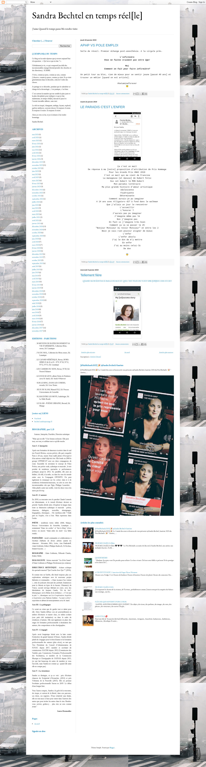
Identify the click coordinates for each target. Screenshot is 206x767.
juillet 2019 (36, 269)
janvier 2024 (36, 159)
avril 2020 (35, 242)
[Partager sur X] (140, 93)
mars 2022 (35, 214)
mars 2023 (35, 180)
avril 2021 (35, 220)
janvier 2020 (36, 251)
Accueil (127, 352)
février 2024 (36, 156)
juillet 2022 (36, 202)
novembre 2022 (37, 192)
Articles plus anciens (166, 352)
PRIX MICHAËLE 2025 (104, 587)
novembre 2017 (37, 331)
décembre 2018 (37, 291)
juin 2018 (35, 309)
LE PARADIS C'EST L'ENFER (102, 107)
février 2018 (36, 321)
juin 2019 (35, 272)
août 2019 (35, 266)
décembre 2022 (37, 189)
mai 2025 (35, 134)
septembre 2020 (37, 236)
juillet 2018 (36, 306)
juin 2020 (35, 239)
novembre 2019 (37, 257)
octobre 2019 (36, 260)
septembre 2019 (37, 263)
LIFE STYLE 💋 (101, 616)
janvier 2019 (36, 288)
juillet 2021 (36, 217)
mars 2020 (35, 245)
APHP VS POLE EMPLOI (99, 45)
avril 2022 (35, 211)
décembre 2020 (37, 226)
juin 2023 (35, 171)
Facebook (37, 418)
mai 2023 (35, 174)
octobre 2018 (36, 297)
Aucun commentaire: (123, 93)
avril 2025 (35, 137)
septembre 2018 (37, 300)
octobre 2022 (36, 195)
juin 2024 (35, 146)
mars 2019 (35, 281)
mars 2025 (35, 140)
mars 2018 (35, 318)
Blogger (112, 747)
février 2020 (36, 248)
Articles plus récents (88, 352)
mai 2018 (35, 312)
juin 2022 (35, 205)
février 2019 (36, 285)
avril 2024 (35, 153)
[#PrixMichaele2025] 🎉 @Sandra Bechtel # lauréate (101, 365)
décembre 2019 (37, 254)
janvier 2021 (36, 223)
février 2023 (36, 183)
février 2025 (36, 143)
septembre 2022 (37, 199)
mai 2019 (35, 275)
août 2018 (35, 303)
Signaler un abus (38, 731)
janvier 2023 (36, 186)
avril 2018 (35, 315)
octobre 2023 (36, 168)
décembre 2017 (37, 328)
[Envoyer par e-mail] (134, 93)
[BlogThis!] (137, 93)
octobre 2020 (36, 232)
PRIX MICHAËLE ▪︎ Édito (105, 543)
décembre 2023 (37, 162)
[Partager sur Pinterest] (145, 93)
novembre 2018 (37, 294)
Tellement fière (91, 275)
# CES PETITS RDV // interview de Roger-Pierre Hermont (116, 572)
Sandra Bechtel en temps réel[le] (87, 15)
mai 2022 (35, 208)
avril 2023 (35, 177)
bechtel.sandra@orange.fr (43, 421)
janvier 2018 (36, 325)
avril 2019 (35, 278)
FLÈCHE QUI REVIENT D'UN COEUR (111, 602)
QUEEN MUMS (101, 558)
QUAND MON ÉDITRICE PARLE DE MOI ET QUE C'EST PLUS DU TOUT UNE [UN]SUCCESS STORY (127, 281)
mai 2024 (35, 150)
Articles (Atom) (95, 357)
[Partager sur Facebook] (143, 93)
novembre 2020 (37, 229)
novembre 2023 (37, 165)
